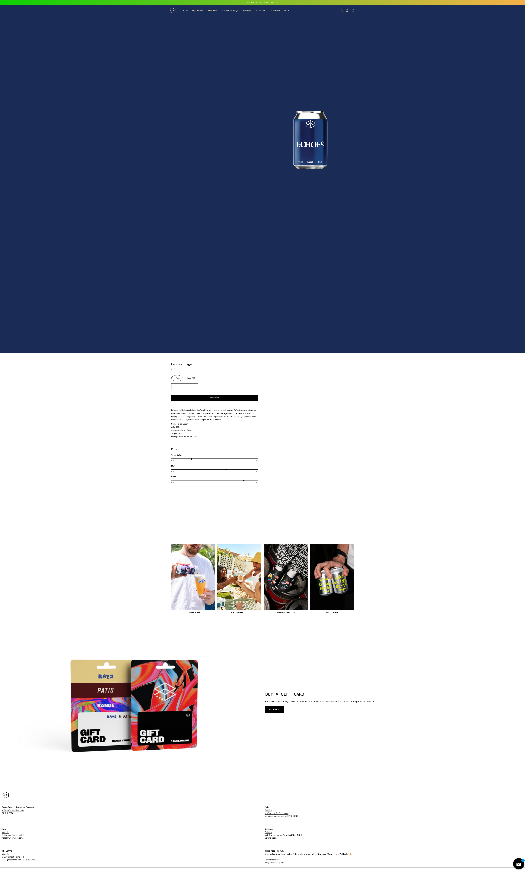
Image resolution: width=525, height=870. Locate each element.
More (286, 10)
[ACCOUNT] (347, 10)
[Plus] (193, 387)
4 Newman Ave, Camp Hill (13, 835)
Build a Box (212, 10)
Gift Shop (247, 10)
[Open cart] (353, 10)
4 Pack (177, 378)
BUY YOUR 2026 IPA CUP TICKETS (262, 2)
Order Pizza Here (272, 860)
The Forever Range (230, 10)
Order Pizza (275, 10)
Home (185, 10)
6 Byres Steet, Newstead (13, 857)
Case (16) (191, 378)
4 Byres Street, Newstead (13, 810)
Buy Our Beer (198, 10)
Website (268, 810)
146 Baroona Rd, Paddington (276, 813)
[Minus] (176, 387)
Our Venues (260, 10)
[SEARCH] (341, 10)
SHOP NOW (275, 709)
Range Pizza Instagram (274, 863)
